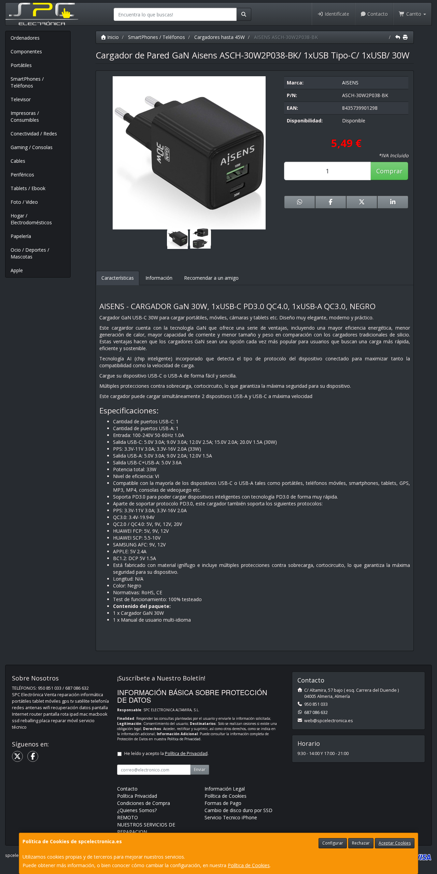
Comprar (389, 171)
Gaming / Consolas (32, 147)
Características (117, 278)
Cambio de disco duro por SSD (238, 810)
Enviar (200, 769)
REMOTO (127, 817)
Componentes (26, 51)
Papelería (21, 236)
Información (158, 278)
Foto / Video (24, 202)
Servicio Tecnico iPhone (231, 817)
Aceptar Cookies (395, 843)
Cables (18, 161)
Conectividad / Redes (34, 133)
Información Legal (225, 788)
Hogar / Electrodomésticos (31, 219)
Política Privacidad (137, 796)
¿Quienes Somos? (137, 810)
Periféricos (22, 174)
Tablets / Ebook (28, 188)
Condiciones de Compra (143, 803)
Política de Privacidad (183, 739)
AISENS (350, 82)
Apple (17, 270)
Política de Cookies (249, 865)
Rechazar (361, 843)
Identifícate (336, 14)
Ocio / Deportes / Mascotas (30, 253)
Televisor (21, 99)
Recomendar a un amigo (211, 278)
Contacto (377, 14)
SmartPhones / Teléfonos (27, 82)
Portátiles (21, 65)
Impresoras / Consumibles (25, 116)
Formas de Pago (223, 803)
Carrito (414, 14)
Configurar (332, 843)
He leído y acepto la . (166, 753)
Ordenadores (25, 38)
